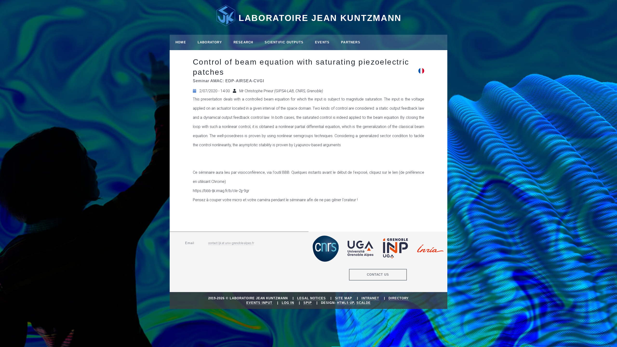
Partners (350, 42)
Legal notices (311, 298)
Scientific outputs (284, 42)
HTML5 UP (345, 303)
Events (322, 42)
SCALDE (363, 303)
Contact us (378, 274)
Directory (399, 298)
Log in (288, 303)
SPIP (307, 303)
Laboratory (210, 42)
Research (243, 42)
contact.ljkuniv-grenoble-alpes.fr (231, 243)
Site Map (343, 298)
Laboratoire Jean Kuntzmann (320, 18)
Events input (259, 303)
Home (180, 42)
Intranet (370, 298)
